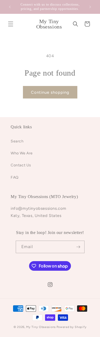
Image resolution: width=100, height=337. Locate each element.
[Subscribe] (78, 247)
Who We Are (22, 153)
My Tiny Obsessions (41, 327)
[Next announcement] (90, 7)
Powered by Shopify (72, 327)
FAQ (15, 177)
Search (17, 141)
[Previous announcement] (10, 7)
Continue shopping (50, 92)
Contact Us (21, 165)
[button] (11, 24)
